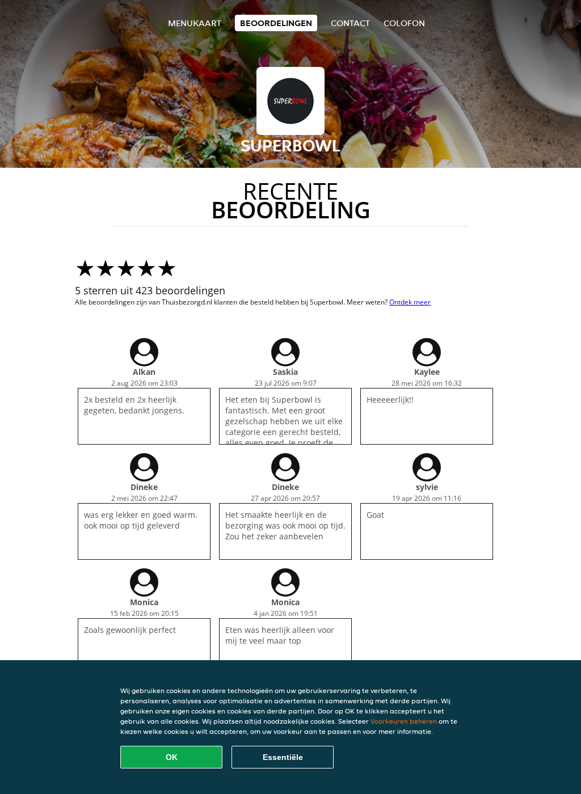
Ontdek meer (410, 302)
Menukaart (194, 23)
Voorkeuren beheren (404, 721)
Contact (350, 23)
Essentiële (283, 757)
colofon (404, 23)
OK (172, 757)
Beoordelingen (276, 23)
